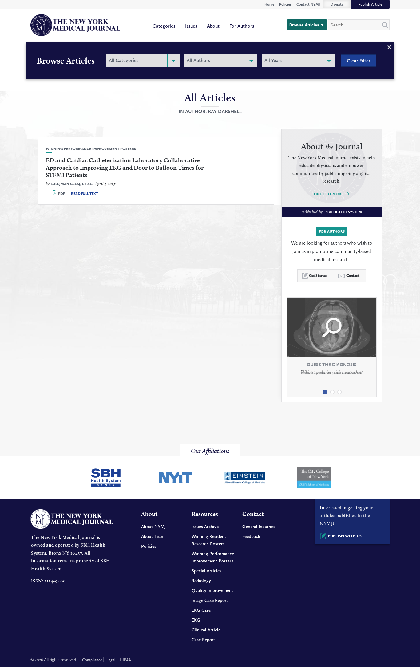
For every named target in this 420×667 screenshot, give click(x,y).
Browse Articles (304, 25)
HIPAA (125, 659)
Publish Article (370, 4)
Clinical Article (206, 630)
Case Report (203, 639)
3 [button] (339, 389)
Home (269, 4)
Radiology (201, 580)
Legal (110, 659)
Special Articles (206, 571)
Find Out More (328, 194)
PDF (61, 193)
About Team (152, 536)
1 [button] (324, 389)
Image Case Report (210, 600)
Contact (352, 275)
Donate (337, 4)
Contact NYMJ (308, 4)
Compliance (92, 659)
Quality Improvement (212, 590)
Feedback (251, 536)
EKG (196, 620)
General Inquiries (258, 526)
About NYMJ (153, 526)
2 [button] (332, 389)
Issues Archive (205, 526)
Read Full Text (84, 193)
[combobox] (143, 60)
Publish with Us (345, 536)
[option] (331, 341)
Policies (285, 4)
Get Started (318, 275)
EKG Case (201, 610)
